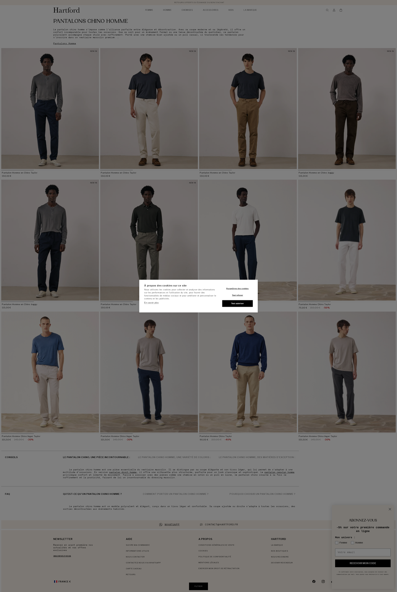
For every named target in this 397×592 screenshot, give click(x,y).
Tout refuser (237, 295)
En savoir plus (151, 302)
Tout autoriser (237, 303)
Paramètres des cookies (237, 289)
